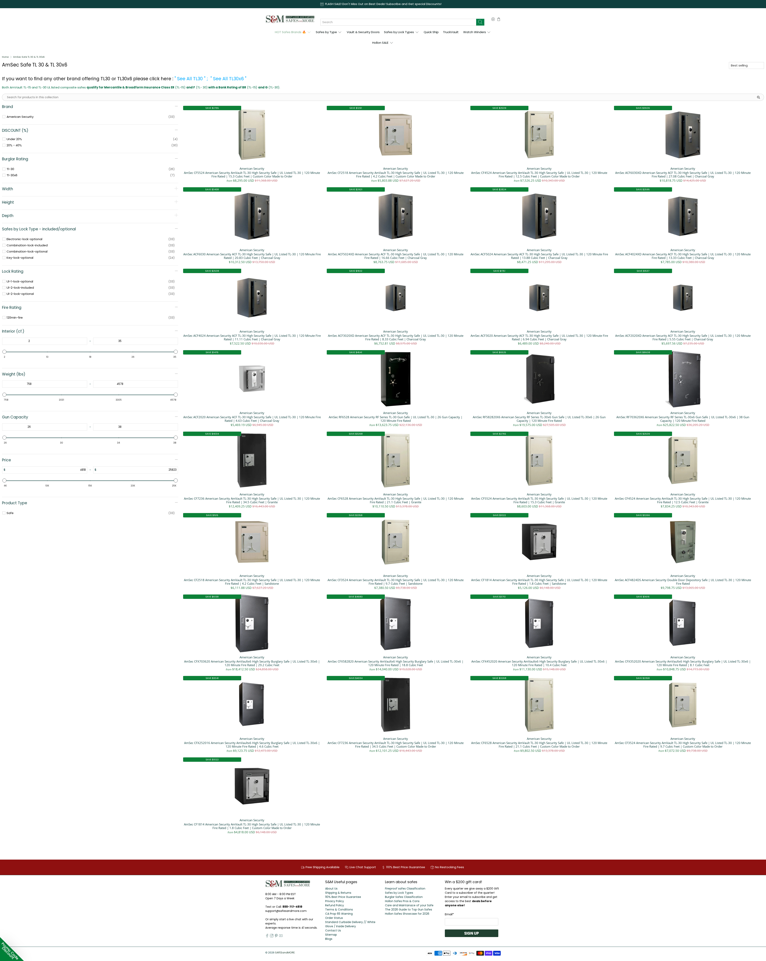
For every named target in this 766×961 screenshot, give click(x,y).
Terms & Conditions (339, 909)
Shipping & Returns (338, 893)
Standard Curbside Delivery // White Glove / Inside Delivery (350, 924)
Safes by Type (326, 32)
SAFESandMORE (285, 952)
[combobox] (398, 22)
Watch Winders (474, 32)
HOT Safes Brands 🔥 (290, 32)
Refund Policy (334, 905)
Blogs (328, 939)
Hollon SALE (380, 43)
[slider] (4, 352)
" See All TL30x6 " (228, 78)
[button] (12, 949)
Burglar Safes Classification (404, 897)
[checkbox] (91, 116)
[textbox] (29, 341)
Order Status (334, 918)
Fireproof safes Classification (405, 889)
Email (449, 914)
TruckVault (451, 32)
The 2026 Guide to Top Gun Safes (408, 909)
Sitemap (331, 935)
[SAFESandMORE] (290, 19)
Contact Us (333, 930)
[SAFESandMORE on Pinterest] (276, 936)
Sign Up (471, 933)
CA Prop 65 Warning (339, 914)
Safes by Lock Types (399, 32)
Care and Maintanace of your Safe (409, 905)
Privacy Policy (334, 901)
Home (5, 57)
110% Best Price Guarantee (343, 897)
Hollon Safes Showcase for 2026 (407, 914)
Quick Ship (431, 32)
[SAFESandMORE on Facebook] (267, 936)
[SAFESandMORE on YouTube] (281, 936)
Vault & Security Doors (363, 32)
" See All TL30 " (190, 78)
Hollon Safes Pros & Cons (402, 901)
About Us (331, 889)
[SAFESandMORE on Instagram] (271, 936)
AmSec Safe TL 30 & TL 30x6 (29, 57)
